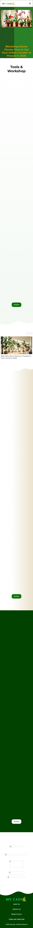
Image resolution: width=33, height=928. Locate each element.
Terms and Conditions (16, 919)
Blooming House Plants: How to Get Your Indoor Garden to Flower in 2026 (16, 51)
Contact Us (16, 909)
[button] (29, 3)
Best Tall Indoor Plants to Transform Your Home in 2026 (16, 357)
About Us (16, 904)
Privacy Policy (16, 914)
